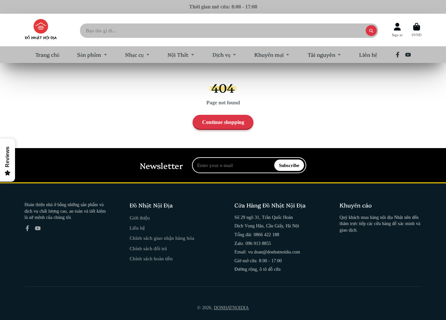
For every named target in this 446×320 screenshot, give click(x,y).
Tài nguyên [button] (321, 54)
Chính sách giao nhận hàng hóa (162, 238)
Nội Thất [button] (177, 54)
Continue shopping (223, 122)
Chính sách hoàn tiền (151, 258)
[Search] (371, 30)
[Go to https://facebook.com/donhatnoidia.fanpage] (398, 55)
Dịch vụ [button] (222, 54)
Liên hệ (368, 54)
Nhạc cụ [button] (134, 54)
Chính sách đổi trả (148, 248)
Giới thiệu (140, 218)
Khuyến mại (269, 54)
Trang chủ (47, 54)
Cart (417, 30)
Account (397, 30)
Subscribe (289, 165)
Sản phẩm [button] (89, 54)
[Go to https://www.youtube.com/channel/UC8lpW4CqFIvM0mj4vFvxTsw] (408, 55)
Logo (40, 30)
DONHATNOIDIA (231, 307)
